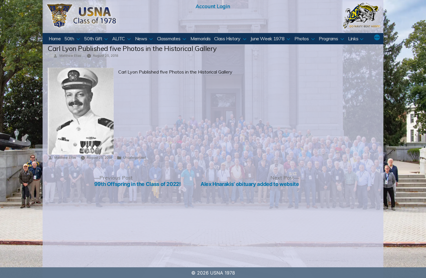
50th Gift (93, 38)
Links (353, 38)
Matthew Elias (70, 56)
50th (69, 38)
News (141, 38)
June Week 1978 (267, 38)
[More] (377, 37)
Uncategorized (134, 158)
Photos (301, 38)
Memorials (200, 38)
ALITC (118, 38)
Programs (328, 38)
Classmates (168, 38)
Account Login (213, 6)
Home (55, 38)
